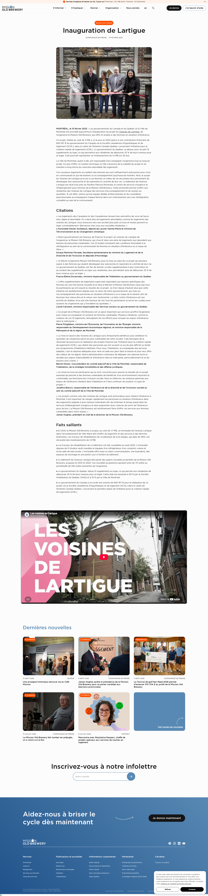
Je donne (174, 8)
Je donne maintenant (167, 818)
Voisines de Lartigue (129, 131)
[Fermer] (205, 2)
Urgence (26, 866)
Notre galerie (94, 876)
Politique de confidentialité (135, 891)
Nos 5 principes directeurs (99, 873)
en (145, 8)
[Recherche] (153, 8)
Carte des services (30, 876)
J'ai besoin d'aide (194, 8)
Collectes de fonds (129, 866)
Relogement (27, 869)
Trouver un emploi (162, 862)
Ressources (60, 866)
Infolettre (59, 873)
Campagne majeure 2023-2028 (134, 876)
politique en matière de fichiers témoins (176, 884)
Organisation (112, 8)
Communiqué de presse (96, 38)
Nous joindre (132, 8)
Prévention (27, 862)
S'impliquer (77, 8)
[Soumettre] (131, 776)
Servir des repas (128, 869)
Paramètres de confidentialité (114, 891)
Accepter (192, 889)
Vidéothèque (61, 876)
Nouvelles (59, 862)
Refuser (168, 889)
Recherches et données (65, 869)
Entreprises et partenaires (132, 862)
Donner (94, 8)
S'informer (58, 8)
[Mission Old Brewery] (12, 8)
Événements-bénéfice (130, 873)
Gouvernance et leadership (99, 866)
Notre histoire (94, 862)
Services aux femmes (104, 23)
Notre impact (94, 869)
